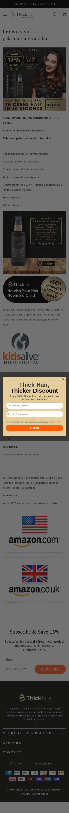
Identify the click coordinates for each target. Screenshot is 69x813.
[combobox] (10, 414)
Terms (58, 422)
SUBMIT (34, 428)
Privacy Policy (52, 422)
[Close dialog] (63, 379)
